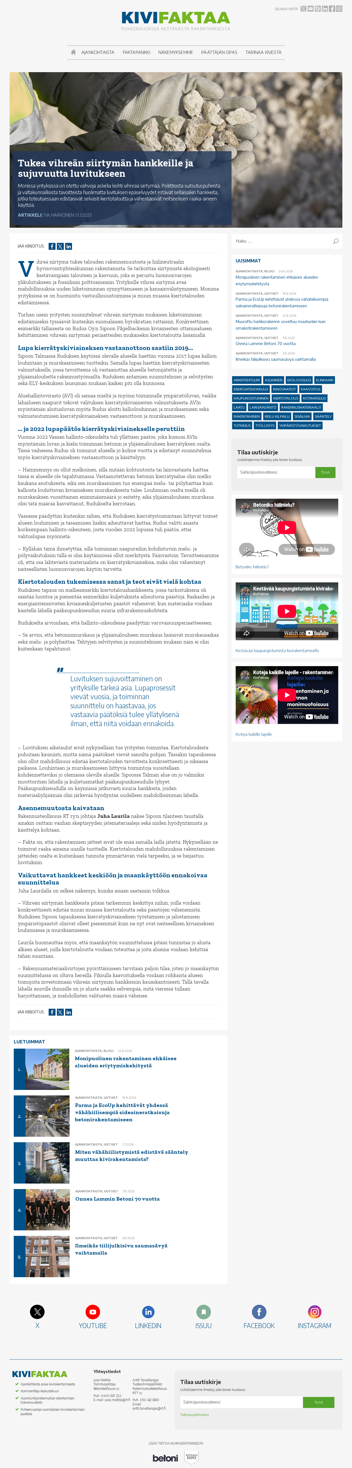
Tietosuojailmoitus (194, 1415)
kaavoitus (310, 389)
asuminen (273, 380)
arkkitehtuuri (247, 380)
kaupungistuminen (251, 398)
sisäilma (302, 416)
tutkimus (242, 425)
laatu (239, 407)
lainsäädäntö (263, 407)
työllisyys (264, 425)
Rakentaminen (247, 416)
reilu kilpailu (277, 416)
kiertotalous (285, 398)
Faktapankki (136, 52)
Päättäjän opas (219, 52)
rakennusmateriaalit (301, 407)
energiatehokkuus (251, 389)
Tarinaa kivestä (264, 52)
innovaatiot (284, 389)
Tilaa (325, 472)
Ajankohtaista (98, 52)
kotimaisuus (314, 398)
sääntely (323, 416)
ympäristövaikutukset (300, 425)
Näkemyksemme (175, 52)
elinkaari (324, 380)
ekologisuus (299, 380)
